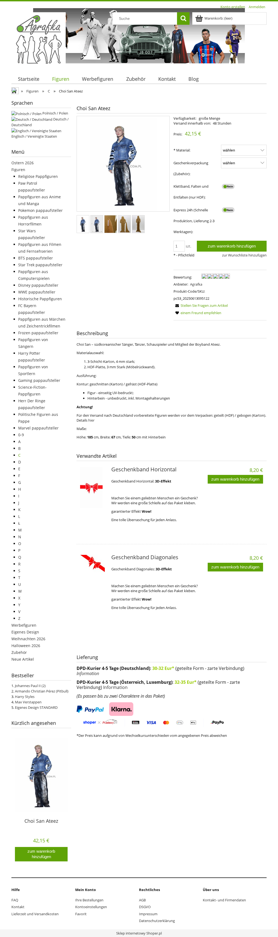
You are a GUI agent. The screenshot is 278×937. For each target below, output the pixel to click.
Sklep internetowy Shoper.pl (139, 933)
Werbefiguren (23, 625)
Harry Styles (24, 696)
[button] (200, 305)
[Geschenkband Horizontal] (93, 487)
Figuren (18, 169)
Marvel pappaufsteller (38, 428)
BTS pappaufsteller (35, 258)
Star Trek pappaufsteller (40, 264)
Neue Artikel (22, 659)
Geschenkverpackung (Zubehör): (190, 168)
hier (91, 420)
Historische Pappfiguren (40, 298)
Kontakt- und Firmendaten (224, 900)
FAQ (14, 900)
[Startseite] (38, 39)
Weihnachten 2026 (28, 638)
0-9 (21, 434)
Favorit (81, 913)
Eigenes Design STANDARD (36, 707)
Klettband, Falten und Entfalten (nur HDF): (190, 192)
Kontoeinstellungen (91, 906)
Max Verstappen (28, 702)
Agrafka (196, 284)
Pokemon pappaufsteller (40, 210)
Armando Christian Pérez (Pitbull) (41, 691)
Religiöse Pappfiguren (38, 176)
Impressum (148, 913)
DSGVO (145, 906)
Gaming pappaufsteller (39, 380)
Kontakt (17, 906)
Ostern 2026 (22, 162)
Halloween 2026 (25, 645)
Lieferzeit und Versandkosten (35, 913)
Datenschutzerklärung (157, 920)
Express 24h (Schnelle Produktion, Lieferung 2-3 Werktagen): (193, 221)
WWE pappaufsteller (36, 292)
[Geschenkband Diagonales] (93, 575)
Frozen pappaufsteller (38, 332)
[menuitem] (28, 79)
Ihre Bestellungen (89, 900)
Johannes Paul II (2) (30, 685)
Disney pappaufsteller (38, 285)
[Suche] (183, 18)
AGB (142, 900)
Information (88, 673)
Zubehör (19, 652)
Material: (181, 150)
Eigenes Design (25, 632)
